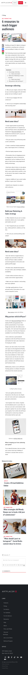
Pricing (5, 606)
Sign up (20, 2)
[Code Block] (16, 565)
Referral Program (8, 641)
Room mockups (11, 312)
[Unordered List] (13, 565)
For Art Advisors (8, 616)
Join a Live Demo (8, 638)
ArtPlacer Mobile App (18, 438)
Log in (14, 2)
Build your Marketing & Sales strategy (16, 76)
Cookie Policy (5, 668)
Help (5, 622)
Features (6, 603)
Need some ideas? (15, 74)
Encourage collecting (14, 72)
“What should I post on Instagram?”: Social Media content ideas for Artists (12, 541)
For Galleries (7, 612)
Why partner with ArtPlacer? (16, 81)
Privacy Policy (5, 666)
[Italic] (5, 565)
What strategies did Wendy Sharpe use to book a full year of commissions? (14, 512)
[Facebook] (3, 49)
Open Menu (25, 2)
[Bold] (3, 565)
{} (20, 565)
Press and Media (8, 629)
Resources (6, 619)
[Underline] (7, 565)
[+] (22, 565)
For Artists (6, 609)
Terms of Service (5, 664)
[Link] (18, 565)
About (5, 625)
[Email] (3, 47)
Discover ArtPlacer (16, 131)
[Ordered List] (11, 565)
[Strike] (9, 565)
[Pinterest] (3, 51)
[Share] (3, 53)
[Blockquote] (15, 565)
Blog (4, 15)
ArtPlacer (6, 3)
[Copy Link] (3, 45)
